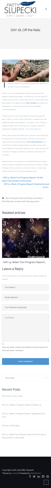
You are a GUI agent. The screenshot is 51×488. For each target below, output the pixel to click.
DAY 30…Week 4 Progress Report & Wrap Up (21, 405)
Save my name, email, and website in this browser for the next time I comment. (25, 348)
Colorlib (15, 473)
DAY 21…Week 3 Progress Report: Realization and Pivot (23, 415)
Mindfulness (7, 201)
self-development (34, 142)
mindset (18, 201)
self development (30, 201)
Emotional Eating (24, 198)
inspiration (38, 198)
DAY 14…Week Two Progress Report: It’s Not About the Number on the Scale (24, 436)
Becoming (11, 198)
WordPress (36, 473)
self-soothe (31, 103)
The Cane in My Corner (12, 396)
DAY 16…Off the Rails (11, 426)
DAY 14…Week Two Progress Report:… (24, 262)
